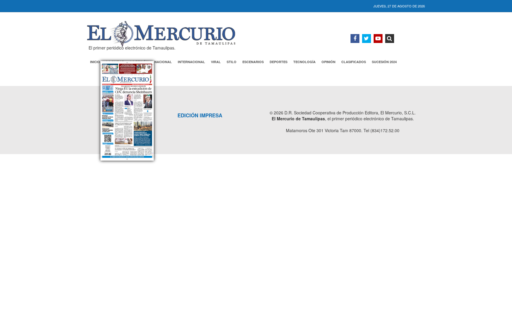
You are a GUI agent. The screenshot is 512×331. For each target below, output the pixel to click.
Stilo (231, 62)
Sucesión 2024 (384, 62)
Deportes (278, 62)
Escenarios (253, 62)
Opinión (328, 62)
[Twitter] (366, 38)
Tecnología (304, 62)
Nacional (163, 62)
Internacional (191, 62)
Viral (216, 62)
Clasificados (353, 62)
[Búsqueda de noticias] (389, 38)
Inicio (95, 62)
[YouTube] (378, 38)
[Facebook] (355, 38)
